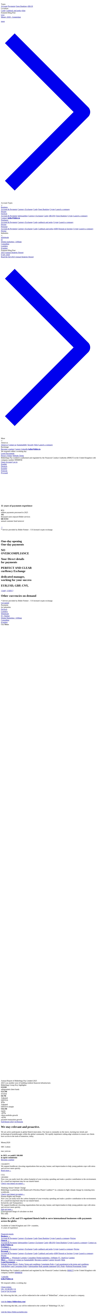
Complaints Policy (48, 1264)
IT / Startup (5, 616)
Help (36, 445)
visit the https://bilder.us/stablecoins (14, 1312)
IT (2, 240)
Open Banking (21, 6)
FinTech (4, 214)
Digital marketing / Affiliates (47, 1258)
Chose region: (6, 1287)
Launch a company (62, 209)
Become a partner (7, 449)
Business (4, 207)
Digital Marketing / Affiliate (11, 618)
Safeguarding (23, 216)
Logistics (4, 246)
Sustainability (22, 445)
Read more (6, 1170)
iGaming (4, 248)
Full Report (5, 676)
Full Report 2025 (7, 1122)
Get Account (11, 1291)
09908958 (18, 1273)
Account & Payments (9, 209)
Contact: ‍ (10, 218)
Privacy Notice (6, 456)
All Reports (18, 1122)
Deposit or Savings (65, 229)
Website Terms (18, 456)
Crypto (52, 209)
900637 (70, 1270)
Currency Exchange (25, 209)
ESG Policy (61, 1266)
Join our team (7, 1209)
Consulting (5, 244)
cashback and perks (45, 222)
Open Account (6, 462)
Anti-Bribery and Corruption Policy (14, 1266)
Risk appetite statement (47, 1266)
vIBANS (52, 216)
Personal (4, 227)
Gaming (71, 1258)
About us (4, 445)
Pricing (3, 212)
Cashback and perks (13, 11)
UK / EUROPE (7, 1289)
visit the (13, 1302)
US (14, 1289)
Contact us (12, 445)
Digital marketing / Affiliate (11, 242)
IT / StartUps (63, 1258)
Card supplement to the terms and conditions (72, 1264)
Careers (17, 449)
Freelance (4, 220)
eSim (23, 11)
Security (30, 445)
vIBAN (30, 6)
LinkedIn (24, 449)
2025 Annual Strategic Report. (22, 635)
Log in (14, 462)
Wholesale (5, 237)
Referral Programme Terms (76, 1266)
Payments (11, 6)
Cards (3, 11)
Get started (5, 603)
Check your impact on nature (13, 1183)
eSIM (56, 229)
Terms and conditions (32, 1264)
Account (4, 6)
